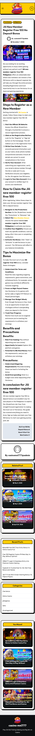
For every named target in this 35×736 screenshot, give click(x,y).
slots (4, 606)
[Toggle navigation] (2, 8)
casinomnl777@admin (21, 38)
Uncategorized (8, 610)
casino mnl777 (17, 725)
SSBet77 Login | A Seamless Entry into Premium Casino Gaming (17, 519)
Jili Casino (22, 112)
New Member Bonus (21, 218)
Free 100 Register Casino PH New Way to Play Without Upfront (16, 499)
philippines (17, 22)
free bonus (7, 22)
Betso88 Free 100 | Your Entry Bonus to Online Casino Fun (16, 477)
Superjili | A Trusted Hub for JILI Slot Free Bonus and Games (17, 703)
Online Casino (19, 473)
